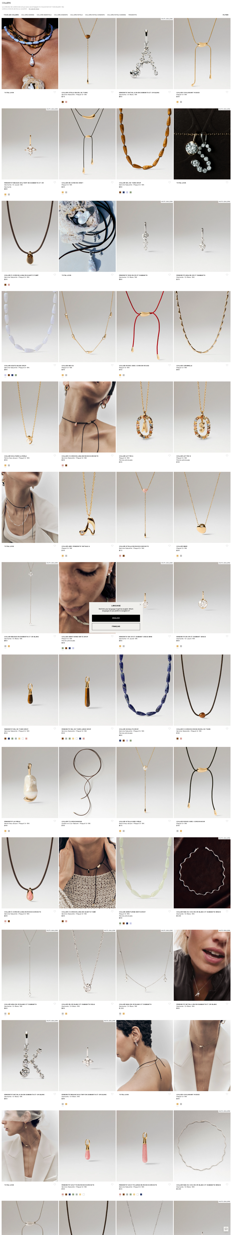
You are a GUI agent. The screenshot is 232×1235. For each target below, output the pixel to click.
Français (116, 626)
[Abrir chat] (226, 1229)
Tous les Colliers (11, 15)
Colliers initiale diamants (95, 15)
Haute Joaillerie (167, 18)
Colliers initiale (76, 15)
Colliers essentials (44, 15)
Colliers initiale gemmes (116, 15)
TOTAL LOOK (9, 92)
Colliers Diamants (61, 15)
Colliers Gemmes (27, 15)
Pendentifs (132, 15)
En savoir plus (34, 9)
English (116, 618)
